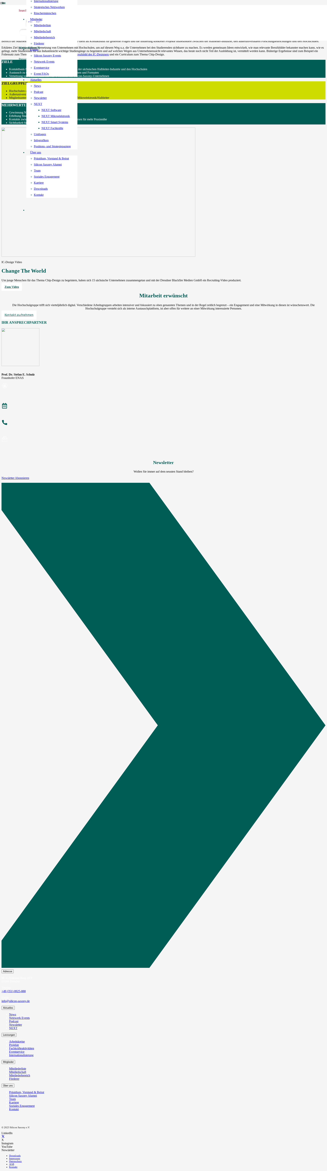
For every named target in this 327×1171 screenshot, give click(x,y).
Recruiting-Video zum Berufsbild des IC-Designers (78, 54)
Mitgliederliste (17, 1068)
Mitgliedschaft (17, 1072)
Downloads (15, 1155)
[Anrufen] (163, 423)
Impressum (14, 1158)
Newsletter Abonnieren (15, 478)
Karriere (14, 1102)
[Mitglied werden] (163, 386)
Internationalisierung (21, 1055)
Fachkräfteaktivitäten (21, 1048)
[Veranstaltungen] (163, 406)
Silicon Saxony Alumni (23, 1095)
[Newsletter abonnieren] (163, 439)
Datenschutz (15, 1161)
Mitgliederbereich (19, 1075)
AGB (11, 1164)
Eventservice (16, 1051)
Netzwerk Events (19, 1017)
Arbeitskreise (17, 1041)
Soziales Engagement (22, 1105)
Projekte (14, 1045)
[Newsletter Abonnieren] (163, 726)
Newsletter (15, 1024)
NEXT (13, 1028)
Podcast (13, 1021)
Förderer (14, 1078)
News (12, 1014)
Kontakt (14, 1109)
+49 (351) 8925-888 (14, 991)
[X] (3, 1136)
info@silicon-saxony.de (16, 1001)
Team (12, 1099)
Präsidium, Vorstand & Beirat (26, 1092)
